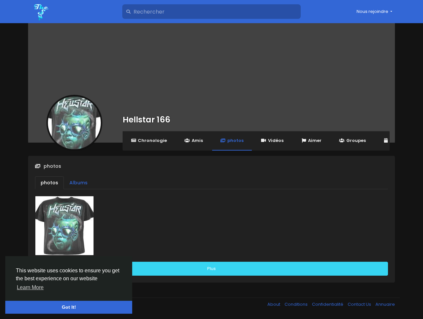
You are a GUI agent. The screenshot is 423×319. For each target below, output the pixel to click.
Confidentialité (328, 304)
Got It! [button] (69, 307)
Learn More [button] (30, 287)
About (274, 304)
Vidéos (276, 140)
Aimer (315, 140)
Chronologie (152, 140)
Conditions (297, 304)
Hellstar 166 (146, 119)
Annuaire (385, 304)
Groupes (356, 140)
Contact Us (360, 304)
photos (235, 140)
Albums (78, 182)
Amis (197, 140)
